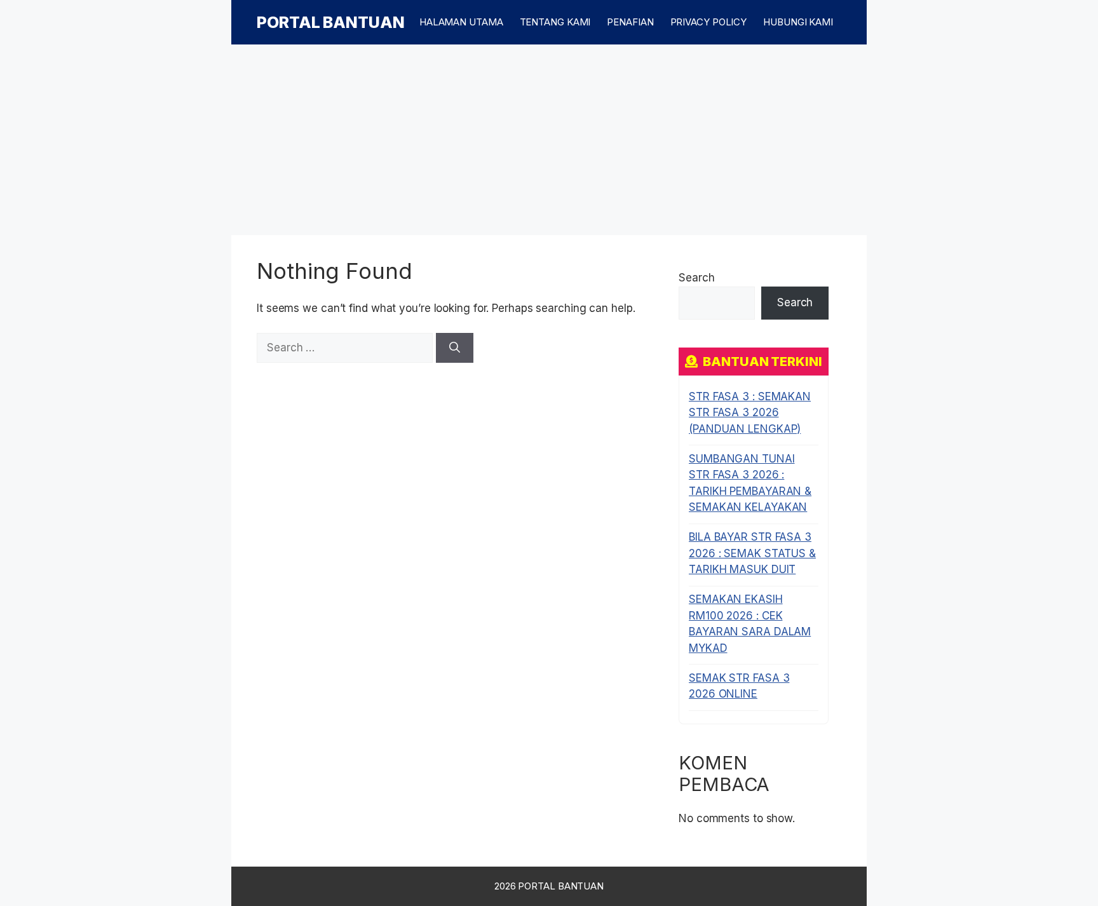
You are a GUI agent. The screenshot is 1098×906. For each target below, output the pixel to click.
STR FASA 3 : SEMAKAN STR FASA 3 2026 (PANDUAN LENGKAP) (750, 412)
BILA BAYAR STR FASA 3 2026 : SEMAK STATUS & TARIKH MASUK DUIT (752, 553)
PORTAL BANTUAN (331, 22)
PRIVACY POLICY (708, 22)
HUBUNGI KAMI (798, 22)
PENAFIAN (630, 22)
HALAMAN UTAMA (461, 22)
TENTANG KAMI (555, 22)
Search (696, 277)
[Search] (454, 348)
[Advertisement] (549, 140)
